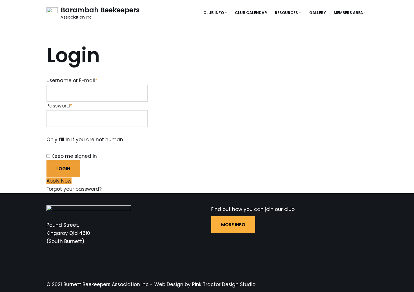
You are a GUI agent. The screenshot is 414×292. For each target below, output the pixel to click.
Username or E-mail (71, 80)
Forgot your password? (74, 189)
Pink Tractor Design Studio (223, 284)
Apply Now (59, 181)
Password (59, 105)
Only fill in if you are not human (84, 139)
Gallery (317, 12)
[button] (226, 13)
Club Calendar (251, 12)
